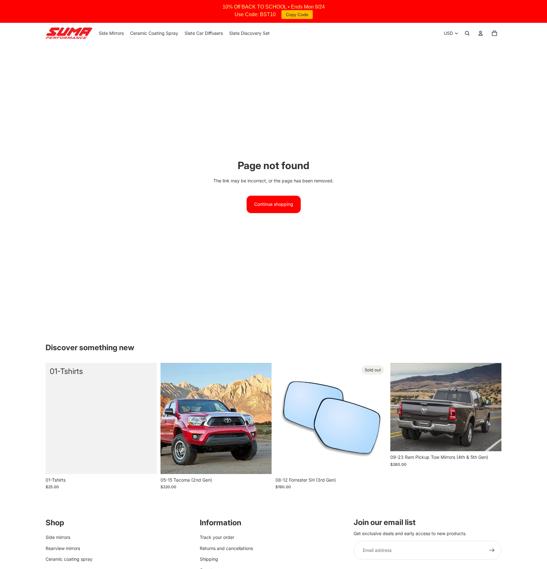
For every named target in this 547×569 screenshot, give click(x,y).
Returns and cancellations (226, 548)
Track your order (217, 537)
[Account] (480, 33)
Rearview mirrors (63, 548)
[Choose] (261, 464)
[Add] (147, 464)
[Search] (467, 33)
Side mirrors (58, 537)
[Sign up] (492, 550)
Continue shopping (273, 204)
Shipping (209, 559)
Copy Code (297, 14)
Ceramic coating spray (69, 559)
